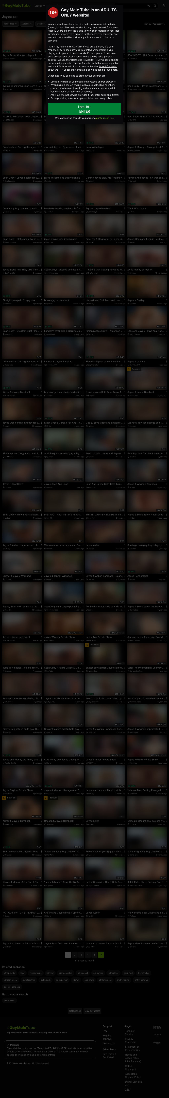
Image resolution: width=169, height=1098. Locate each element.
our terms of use (105, 118)
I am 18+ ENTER (84, 109)
